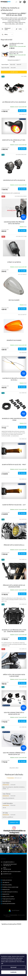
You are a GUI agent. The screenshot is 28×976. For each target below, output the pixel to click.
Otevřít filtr (14, 72)
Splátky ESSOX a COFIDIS (8, 896)
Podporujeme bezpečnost (8, 899)
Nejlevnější (12, 64)
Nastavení (13, 967)
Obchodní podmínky (7, 885)
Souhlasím (13, 972)
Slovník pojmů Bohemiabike (8, 903)
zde (2, 963)
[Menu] (24, 1)
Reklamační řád (5, 889)
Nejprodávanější (5, 67)
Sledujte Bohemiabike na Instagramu (14, 832)
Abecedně (13, 67)
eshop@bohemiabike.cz (8, 862)
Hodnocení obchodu (14, 774)
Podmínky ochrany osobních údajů (10, 887)
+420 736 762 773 (7, 865)
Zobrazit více (14, 822)
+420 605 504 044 (7, 869)
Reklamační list (5, 894)
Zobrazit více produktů (13, 60)
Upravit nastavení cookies (17, 916)
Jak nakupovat (5, 882)
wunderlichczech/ (7, 874)
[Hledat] (16, 1)
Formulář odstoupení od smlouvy (10, 892)
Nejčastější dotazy (6, 901)
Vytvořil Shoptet (15, 910)
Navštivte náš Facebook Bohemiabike (12, 871)
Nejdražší (19, 64)
